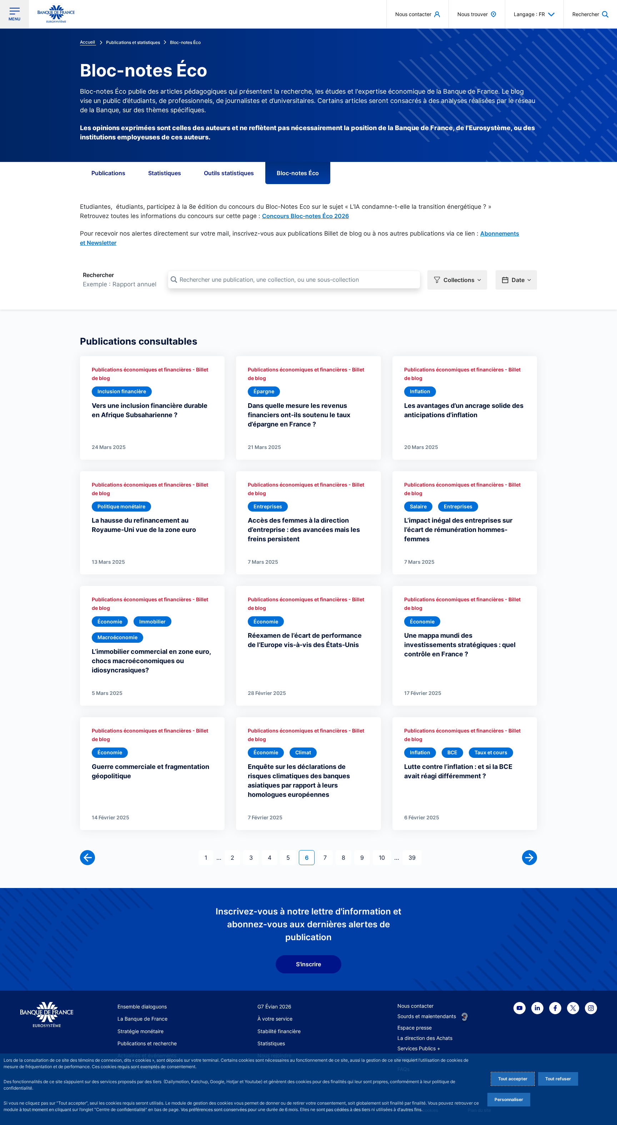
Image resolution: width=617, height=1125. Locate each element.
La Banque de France (142, 1019)
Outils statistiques (229, 173)
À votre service (274, 1019)
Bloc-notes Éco (298, 173)
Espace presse (414, 1028)
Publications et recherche (147, 1043)
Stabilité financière (279, 1031)
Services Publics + (418, 1048)
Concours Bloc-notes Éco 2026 (305, 215)
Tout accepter (512, 1078)
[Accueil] (46, 1014)
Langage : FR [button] (529, 14)
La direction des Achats (424, 1038)
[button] (590, 14)
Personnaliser (509, 1099)
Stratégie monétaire (140, 1031)
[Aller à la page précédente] (87, 857)
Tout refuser (558, 1078)
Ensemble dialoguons (142, 1006)
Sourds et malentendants (426, 1016)
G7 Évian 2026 (274, 1006)
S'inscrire (308, 964)
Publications (108, 173)
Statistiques (164, 173)
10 (384, 857)
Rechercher (98, 274)
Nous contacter (415, 1006)
